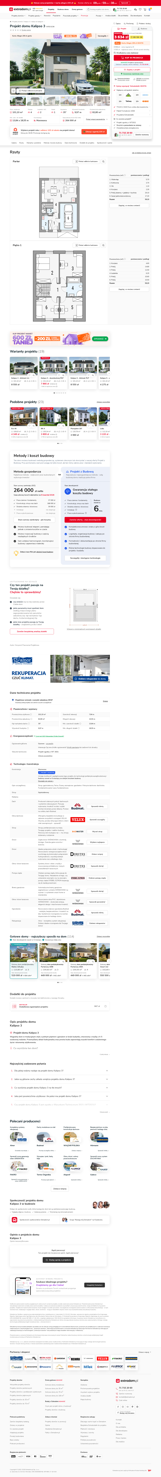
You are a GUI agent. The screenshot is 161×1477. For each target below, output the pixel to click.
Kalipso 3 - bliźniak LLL (20, 378)
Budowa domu (63, 9)
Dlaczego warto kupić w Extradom (93, 1421)
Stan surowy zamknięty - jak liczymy (34, 519)
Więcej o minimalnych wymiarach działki (84, 629)
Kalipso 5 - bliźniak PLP (80, 378)
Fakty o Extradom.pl (52, 1432)
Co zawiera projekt (17, 1429)
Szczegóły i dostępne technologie (85, 558)
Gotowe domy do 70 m (54, 1392)
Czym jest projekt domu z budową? (58, 1406)
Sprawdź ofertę (97, 806)
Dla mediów (120, 1442)
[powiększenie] (103, 161)
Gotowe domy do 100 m (54, 1396)
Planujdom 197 (76, 428)
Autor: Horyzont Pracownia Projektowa (24, 645)
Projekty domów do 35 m (19, 1400)
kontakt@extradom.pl (127, 1397)
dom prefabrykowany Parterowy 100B (52, 965)
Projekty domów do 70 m (19, 1404)
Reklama (119, 1434)
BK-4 (43, 428)
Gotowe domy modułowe (54, 1385)
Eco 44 (13, 428)
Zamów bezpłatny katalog (19, 1421)
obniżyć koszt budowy (44, 552)
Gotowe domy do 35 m (54, 1388)
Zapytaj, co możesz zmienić (129, 205)
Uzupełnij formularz (94, 1285)
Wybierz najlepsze (97, 842)
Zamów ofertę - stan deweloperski (85, 519)
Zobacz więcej (97, 854)
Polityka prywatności (88, 1440)
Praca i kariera (121, 1438)
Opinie (47, 1425)
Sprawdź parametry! (97, 902)
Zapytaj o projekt (133, 70)
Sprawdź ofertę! (97, 866)
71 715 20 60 (122, 8)
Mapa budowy (85, 1399)
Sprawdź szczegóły (97, 820)
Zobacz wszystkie (103, 402)
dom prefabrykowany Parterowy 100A (82, 965)
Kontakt (147, 16)
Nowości (47, 16)
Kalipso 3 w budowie (22, 1204)
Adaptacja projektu (17, 1432)
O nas (118, 1423)
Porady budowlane (17, 1436)
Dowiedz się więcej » (45, 781)
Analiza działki (110, 16)
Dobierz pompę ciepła (97, 878)
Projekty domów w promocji (55, 1421)
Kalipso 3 (27, 22)
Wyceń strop (97, 831)
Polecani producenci (17, 1443)
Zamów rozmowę (142, 135)
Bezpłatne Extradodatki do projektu (93, 1425)
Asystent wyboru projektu (90, 1392)
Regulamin (84, 1436)
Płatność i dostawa (87, 1429)
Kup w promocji (134, 58)
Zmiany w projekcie (17, 1425)
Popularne (56, 16)
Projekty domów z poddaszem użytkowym (25, 1392)
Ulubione (83, 1385)
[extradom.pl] (20, 9)
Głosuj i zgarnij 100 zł (95, 131)
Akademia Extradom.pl (53, 1429)
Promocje (84, 16)
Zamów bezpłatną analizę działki (32, 631)
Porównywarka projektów (90, 1388)
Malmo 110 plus (23, 965)
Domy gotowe (77, 9)
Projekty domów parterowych (21, 1388)
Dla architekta (123, 16)
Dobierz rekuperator (97, 923)
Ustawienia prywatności (89, 1443)
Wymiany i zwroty (87, 1432)
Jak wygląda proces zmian (141, 153)
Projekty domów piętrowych (20, 1395)
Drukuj (105, 701)
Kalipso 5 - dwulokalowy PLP (52, 378)
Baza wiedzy (14, 1440)
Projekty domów (17, 22)
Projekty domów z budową (55, 1410)
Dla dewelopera (136, 16)
